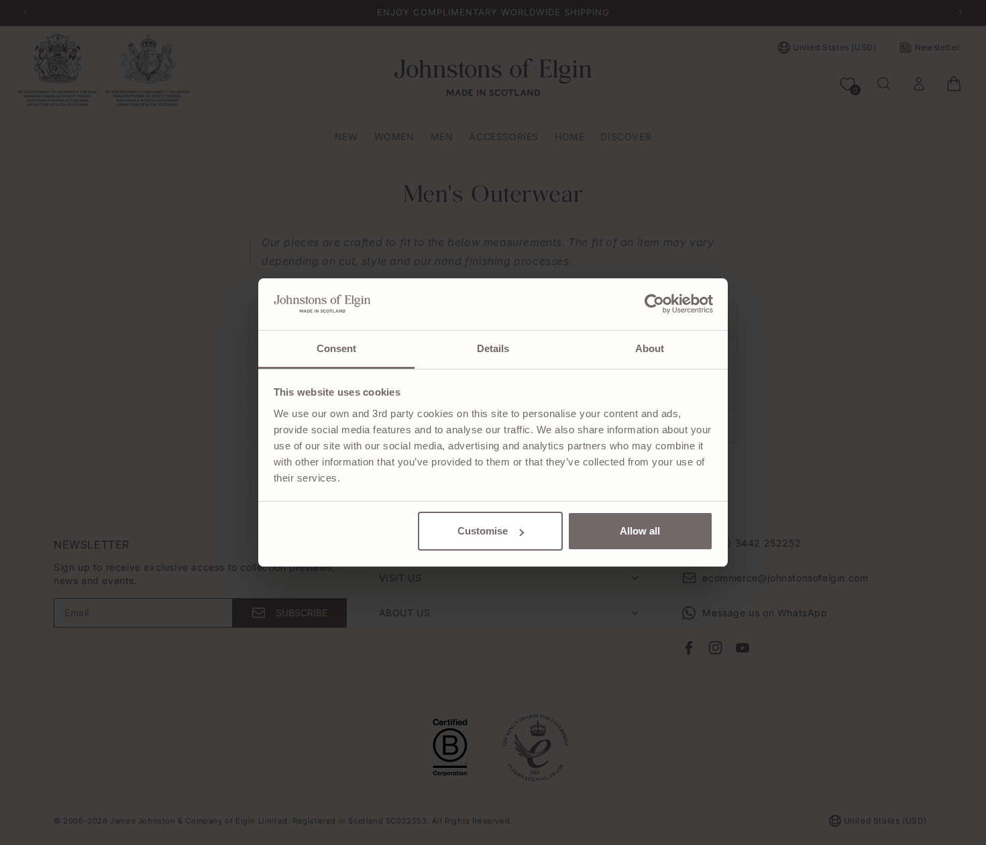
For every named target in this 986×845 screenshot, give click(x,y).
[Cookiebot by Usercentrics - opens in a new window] (654, 304)
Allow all (640, 531)
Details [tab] (493, 348)
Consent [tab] (337, 348)
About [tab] (650, 348)
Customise (482, 531)
